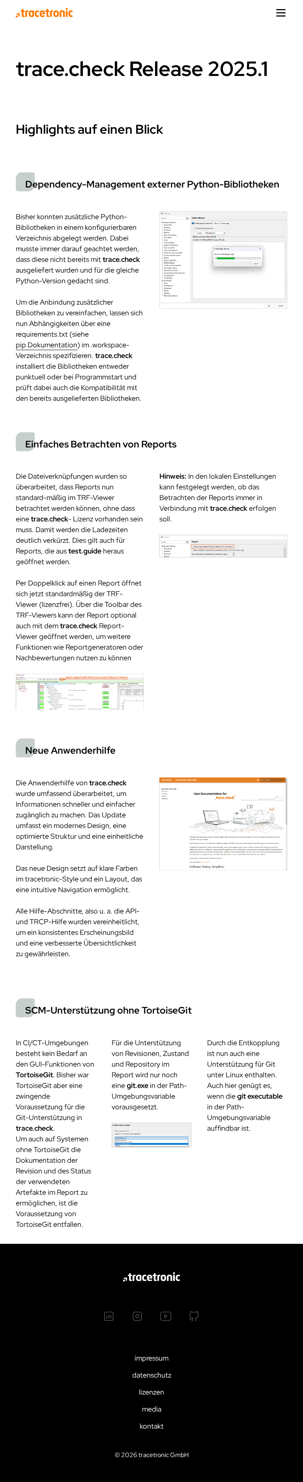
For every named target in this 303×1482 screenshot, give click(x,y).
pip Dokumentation (46, 344)
